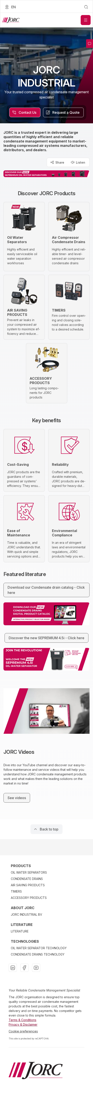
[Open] (86, 20)
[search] (86, 7)
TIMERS (16, 891)
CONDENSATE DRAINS (27, 879)
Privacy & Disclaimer (23, 1024)
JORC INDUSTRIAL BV (26, 914)
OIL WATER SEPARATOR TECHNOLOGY (39, 948)
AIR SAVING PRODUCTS (28, 885)
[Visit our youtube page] (36, 968)
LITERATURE (20, 931)
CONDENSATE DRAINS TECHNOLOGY (37, 954)
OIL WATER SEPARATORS (29, 872)
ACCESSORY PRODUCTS (29, 898)
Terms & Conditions (22, 1020)
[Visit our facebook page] (24, 968)
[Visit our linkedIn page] (13, 968)
